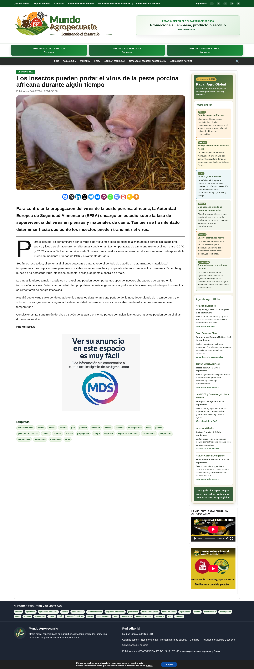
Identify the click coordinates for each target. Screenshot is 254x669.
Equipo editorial (42, 3)
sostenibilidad (77, 612)
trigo (115, 616)
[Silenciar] (226, 538)
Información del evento (207, 387)
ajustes (149, 665)
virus (67, 439)
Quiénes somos (22, 3)
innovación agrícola (150, 612)
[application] (213, 529)
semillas (179, 616)
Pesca (97, 61)
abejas (90, 616)
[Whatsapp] (110, 197)
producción (133, 612)
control (52, 428)
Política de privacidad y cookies (114, 3)
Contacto (59, 3)
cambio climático (95, 612)
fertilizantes (40, 616)
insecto (108, 428)
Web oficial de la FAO (206, 421)
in (232, 3)
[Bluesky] (97, 197)
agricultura (30, 612)
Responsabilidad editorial (81, 3)
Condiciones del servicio (147, 3)
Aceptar (169, 664)
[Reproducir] (195, 538)
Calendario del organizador (209, 357)
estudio (63, 428)
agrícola (27, 616)
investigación (225, 612)
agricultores (185, 612)
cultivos (18, 612)
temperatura (165, 433)
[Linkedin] (78, 197)
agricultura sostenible (48, 612)
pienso (46, 433)
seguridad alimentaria (128, 433)
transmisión (40, 439)
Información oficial (205, 326)
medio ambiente (169, 612)
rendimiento (127, 616)
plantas (65, 612)
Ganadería (85, 61)
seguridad (108, 433)
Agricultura (69, 61)
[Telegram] (91, 197)
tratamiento (55, 439)
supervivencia (149, 433)
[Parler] (104, 197)
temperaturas (24, 439)
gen (73, 428)
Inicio (56, 61)
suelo (17, 616)
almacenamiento (25, 428)
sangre (96, 433)
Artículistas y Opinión (181, 61)
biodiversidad (210, 612)
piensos (57, 433)
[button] (49, 50)
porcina (69, 433)
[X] (72, 197)
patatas (158, 428)
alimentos (160, 616)
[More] (136, 197)
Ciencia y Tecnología (114, 61)
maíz (148, 428)
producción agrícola (75, 616)
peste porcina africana (28, 433)
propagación (83, 433)
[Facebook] (65, 197)
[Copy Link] (130, 197)
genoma (83, 428)
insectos (119, 428)
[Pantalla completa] (231, 538)
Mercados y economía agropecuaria (148, 61)
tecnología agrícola (144, 616)
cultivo (51, 616)
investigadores (135, 428)
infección (95, 428)
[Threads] (84, 197)
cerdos (41, 428)
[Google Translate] (117, 197)
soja (170, 616)
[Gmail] (123, 197)
